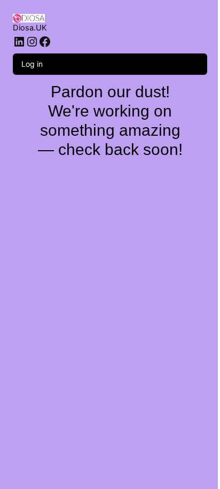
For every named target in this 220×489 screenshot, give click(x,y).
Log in (32, 63)
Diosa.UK (30, 28)
